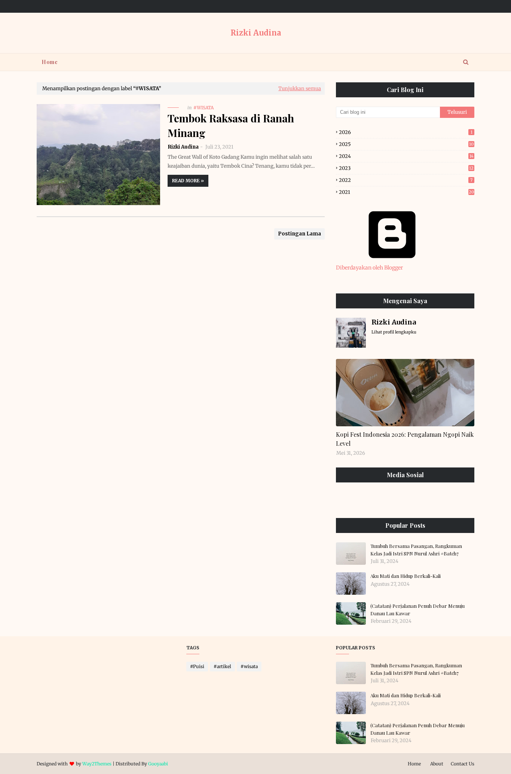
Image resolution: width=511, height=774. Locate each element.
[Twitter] (423, 499)
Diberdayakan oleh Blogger (369, 267)
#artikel (222, 666)
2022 (405, 180)
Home (414, 764)
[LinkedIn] (387, 499)
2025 (406, 144)
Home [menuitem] (50, 61)
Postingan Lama (299, 234)
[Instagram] (352, 499)
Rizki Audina (255, 32)
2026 (405, 132)
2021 (406, 192)
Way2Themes (96, 764)
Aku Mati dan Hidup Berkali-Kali (405, 576)
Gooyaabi (158, 764)
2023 (406, 168)
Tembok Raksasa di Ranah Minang (231, 125)
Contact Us (462, 764)
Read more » (188, 180)
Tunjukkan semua (299, 88)
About (436, 764)
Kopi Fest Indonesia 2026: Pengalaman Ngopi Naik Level (405, 438)
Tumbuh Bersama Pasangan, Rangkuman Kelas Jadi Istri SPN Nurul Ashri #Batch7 (416, 550)
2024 (406, 156)
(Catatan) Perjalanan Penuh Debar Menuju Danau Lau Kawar (417, 609)
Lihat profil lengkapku (393, 332)
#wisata (249, 666)
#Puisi (197, 666)
